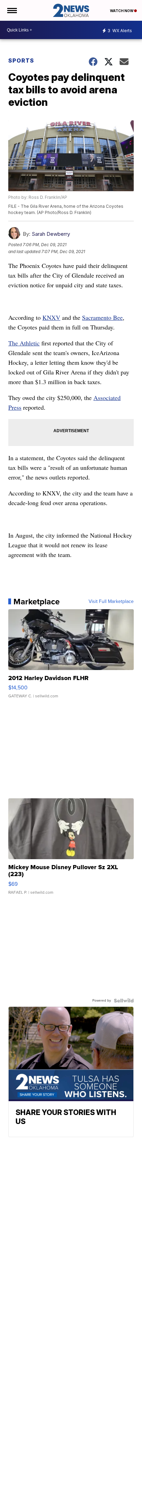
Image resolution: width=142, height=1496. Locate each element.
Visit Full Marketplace (111, 601)
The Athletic (24, 343)
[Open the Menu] (11, 10)
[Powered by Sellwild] (124, 1000)
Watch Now (122, 11)
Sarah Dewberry (51, 234)
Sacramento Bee (102, 317)
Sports (21, 60)
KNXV (51, 317)
